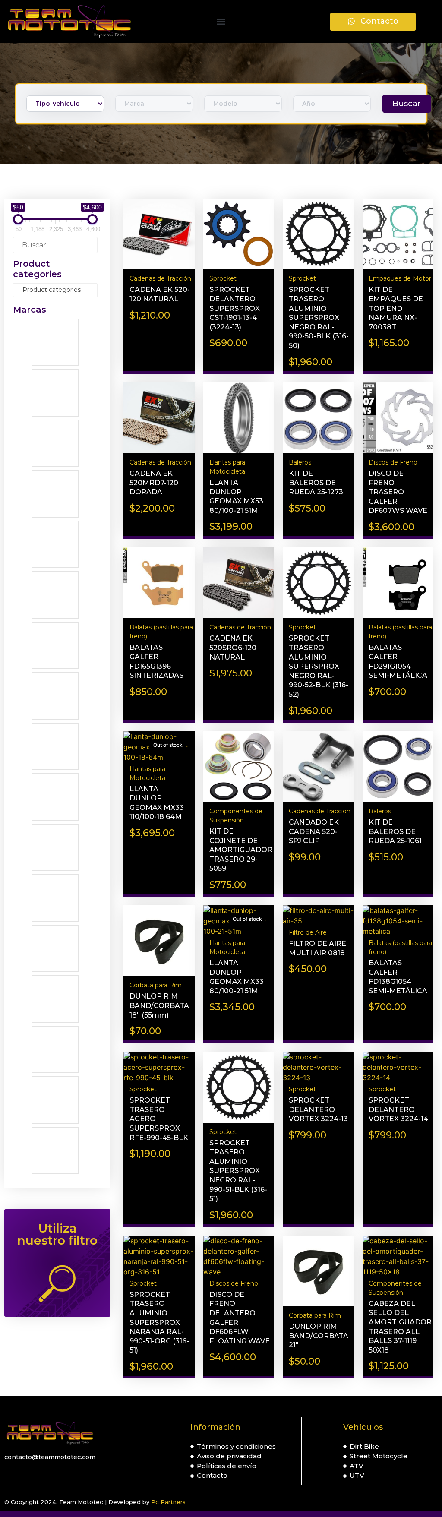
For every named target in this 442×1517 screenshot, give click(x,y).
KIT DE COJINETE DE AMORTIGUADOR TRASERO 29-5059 (240, 849)
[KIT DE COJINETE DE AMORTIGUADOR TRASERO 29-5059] (238, 768)
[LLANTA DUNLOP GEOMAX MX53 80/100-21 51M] (238, 419)
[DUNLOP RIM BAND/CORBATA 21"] (318, 1272)
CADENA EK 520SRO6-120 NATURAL (232, 647)
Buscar (406, 103)
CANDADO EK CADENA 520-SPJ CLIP (314, 831)
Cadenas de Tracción (160, 278)
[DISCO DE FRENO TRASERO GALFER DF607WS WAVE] (398, 419)
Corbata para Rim (155, 985)
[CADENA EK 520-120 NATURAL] (158, 235)
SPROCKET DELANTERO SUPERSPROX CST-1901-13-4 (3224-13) (234, 308)
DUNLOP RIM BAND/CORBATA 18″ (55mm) (159, 1005)
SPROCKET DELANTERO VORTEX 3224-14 (398, 1109)
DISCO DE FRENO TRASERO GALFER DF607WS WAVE (398, 492)
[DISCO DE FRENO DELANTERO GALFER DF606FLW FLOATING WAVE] (238, 1256)
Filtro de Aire (308, 932)
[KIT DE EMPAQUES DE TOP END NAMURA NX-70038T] (398, 235)
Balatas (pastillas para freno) (161, 631)
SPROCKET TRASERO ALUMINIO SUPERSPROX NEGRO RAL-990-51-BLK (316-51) (238, 1171)
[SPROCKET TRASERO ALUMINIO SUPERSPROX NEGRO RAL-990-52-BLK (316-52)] (318, 584)
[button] (221, 22)
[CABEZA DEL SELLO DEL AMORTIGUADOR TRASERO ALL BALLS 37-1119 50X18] (398, 1256)
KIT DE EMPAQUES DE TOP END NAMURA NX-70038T (396, 308)
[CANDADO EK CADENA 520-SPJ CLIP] (318, 768)
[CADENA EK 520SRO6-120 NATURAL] (238, 584)
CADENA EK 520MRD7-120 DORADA (153, 482)
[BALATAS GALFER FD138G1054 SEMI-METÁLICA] (398, 920)
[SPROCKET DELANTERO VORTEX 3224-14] (398, 1067)
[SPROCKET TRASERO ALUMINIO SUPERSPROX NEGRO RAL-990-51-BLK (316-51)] (238, 1088)
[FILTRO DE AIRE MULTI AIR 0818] (318, 915)
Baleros (300, 462)
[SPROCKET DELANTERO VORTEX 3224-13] (318, 1067)
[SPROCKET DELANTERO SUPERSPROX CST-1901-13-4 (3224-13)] (238, 235)
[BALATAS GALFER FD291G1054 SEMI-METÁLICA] (398, 584)
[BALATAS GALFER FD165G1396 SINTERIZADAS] (158, 584)
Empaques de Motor (400, 278)
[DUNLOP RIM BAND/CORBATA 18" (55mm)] (158, 942)
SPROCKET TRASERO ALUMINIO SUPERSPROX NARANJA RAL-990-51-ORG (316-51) (159, 1322)
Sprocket (223, 278)
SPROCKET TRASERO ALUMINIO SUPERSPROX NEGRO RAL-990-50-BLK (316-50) (319, 317)
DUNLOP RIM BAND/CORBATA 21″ (318, 1335)
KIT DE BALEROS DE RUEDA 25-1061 (395, 831)
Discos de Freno (393, 462)
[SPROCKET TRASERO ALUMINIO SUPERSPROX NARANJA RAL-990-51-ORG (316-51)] (158, 1256)
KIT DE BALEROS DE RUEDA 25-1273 (316, 482)
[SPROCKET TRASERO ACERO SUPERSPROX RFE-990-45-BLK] (158, 1067)
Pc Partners (168, 1501)
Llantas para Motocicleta (227, 466)
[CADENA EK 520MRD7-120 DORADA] (158, 419)
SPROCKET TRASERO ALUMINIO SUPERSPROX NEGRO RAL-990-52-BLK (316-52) (318, 666)
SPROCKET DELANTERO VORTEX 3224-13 (318, 1109)
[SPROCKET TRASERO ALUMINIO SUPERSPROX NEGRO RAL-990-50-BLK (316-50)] (318, 235)
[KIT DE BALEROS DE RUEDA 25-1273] (318, 419)
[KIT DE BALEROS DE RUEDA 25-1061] (398, 768)
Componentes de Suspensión (235, 815)
